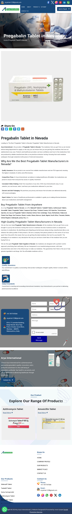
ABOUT (29, 7)
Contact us (25, 11)
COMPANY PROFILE (43, 462)
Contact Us (6, 380)
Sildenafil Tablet (6, 484)
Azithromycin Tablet (8, 496)
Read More (7, 413)
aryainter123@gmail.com (13, 2)
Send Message (39, 339)
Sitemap (43, 7)
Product (36, 7)
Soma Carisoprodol (7, 492)
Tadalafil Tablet (6, 488)
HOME (23, 7)
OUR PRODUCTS (42, 465)
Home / (6, 40)
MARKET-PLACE (42, 469)
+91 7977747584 (12, 314)
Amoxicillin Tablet (7, 500)
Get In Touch (63, 9)
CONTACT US (41, 473)
